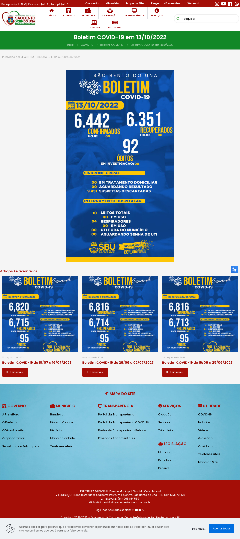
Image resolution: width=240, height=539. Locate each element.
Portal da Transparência (116, 414)
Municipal (165, 452)
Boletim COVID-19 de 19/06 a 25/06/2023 (197, 362)
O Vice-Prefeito (13, 430)
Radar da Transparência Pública (122, 430)
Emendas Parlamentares (116, 438)
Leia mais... (199, 529)
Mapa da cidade (62, 438)
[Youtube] (223, 3)
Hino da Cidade (61, 422)
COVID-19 (87, 45)
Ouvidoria (205, 446)
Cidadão (164, 414)
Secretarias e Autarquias (20, 446)
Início (70, 45)
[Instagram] (217, 3)
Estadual (165, 460)
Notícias (204, 422)
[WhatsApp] (236, 3)
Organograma (13, 438)
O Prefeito (9, 422)
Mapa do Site (208, 462)
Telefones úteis (61, 446)
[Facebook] (230, 3)
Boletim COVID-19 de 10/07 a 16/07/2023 (37, 362)
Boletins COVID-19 (112, 45)
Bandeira (57, 414)
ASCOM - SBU (33, 57)
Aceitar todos (221, 528)
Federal (163, 468)
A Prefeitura (10, 414)
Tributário (165, 430)
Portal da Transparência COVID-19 (123, 422)
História (56, 430)
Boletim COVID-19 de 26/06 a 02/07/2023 (118, 362)
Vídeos (203, 430)
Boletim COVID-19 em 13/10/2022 (152, 45)
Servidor (164, 422)
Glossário (205, 438)
